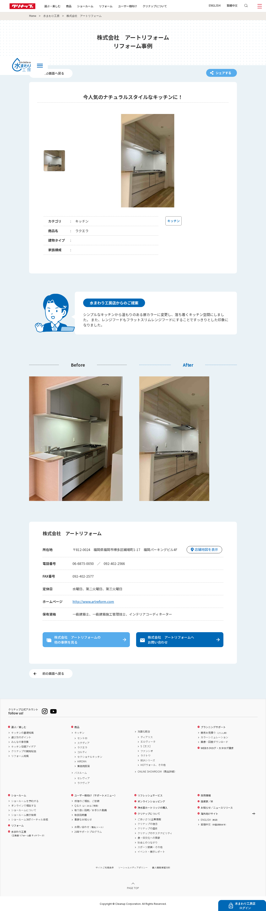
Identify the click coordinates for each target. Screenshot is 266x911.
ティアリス (146, 737)
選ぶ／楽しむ (18, 727)
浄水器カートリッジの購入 (152, 807)
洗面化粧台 (144, 731)
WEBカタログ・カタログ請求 (217, 748)
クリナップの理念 (148, 823)
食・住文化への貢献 (149, 837)
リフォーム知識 (20, 756)
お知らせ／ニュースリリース (217, 807)
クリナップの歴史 (148, 828)
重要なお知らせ (83, 819)
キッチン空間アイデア (23, 746)
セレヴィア (83, 778)
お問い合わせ (89, 827)
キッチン (79, 732)
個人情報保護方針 (161, 867)
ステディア (83, 742)
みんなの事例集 (20, 741)
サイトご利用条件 (105, 867)
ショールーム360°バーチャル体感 (29, 819)
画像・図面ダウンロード (214, 741)
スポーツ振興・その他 (150, 847)
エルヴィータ (147, 741)
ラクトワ (145, 755)
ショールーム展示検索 (23, 815)
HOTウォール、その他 (153, 765)
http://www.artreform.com (93, 601)
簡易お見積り (214, 732)
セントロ (82, 738)
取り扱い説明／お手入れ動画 (90, 810)
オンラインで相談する (23, 805)
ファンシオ (146, 751)
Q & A (87, 805)
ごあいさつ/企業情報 (149, 819)
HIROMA (81, 761)
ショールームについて (23, 810)
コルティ (82, 752)
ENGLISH (214, 5)
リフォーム (105, 6)
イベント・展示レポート (151, 851)
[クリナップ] (22, 7)
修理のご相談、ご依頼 (86, 801)
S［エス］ (146, 746)
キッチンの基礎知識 (22, 732)
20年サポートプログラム (88, 831)
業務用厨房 (83, 766)
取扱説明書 (80, 815)
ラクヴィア (83, 783)
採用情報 (206, 795)
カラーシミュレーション (214, 737)
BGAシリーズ (147, 760)
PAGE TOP (133, 888)
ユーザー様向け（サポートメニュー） (95, 795)
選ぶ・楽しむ (52, 6)
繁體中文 (232, 5)
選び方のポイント (21, 737)
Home (32, 16)
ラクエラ (82, 747)
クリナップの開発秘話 (23, 751)
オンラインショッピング (151, 801)
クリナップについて (155, 6)
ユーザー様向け (127, 6)
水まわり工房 (51, 16)
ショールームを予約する (25, 801)
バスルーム (80, 772)
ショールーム (85, 6)
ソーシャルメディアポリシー (133, 867)
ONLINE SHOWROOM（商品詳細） (157, 771)
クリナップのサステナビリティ (155, 833)
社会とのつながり (148, 842)
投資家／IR (207, 801)
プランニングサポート (213, 727)
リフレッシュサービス (150, 795)
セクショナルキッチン (89, 756)
